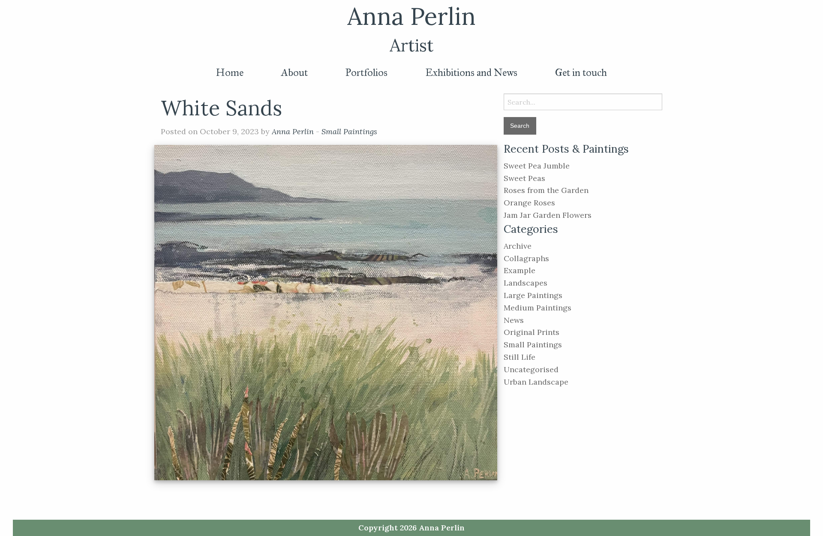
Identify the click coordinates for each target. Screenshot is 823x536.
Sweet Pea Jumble (537, 166)
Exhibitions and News (471, 72)
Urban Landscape (536, 382)
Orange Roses (529, 203)
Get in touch (581, 72)
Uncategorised (531, 369)
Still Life (519, 357)
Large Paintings (533, 295)
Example (519, 270)
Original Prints (531, 332)
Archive (518, 246)
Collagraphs (526, 258)
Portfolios (366, 72)
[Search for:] (583, 101)
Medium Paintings (537, 308)
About (294, 72)
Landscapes (525, 283)
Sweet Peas (524, 178)
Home (229, 72)
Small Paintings (349, 131)
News (514, 320)
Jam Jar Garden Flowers (548, 215)
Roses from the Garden (546, 190)
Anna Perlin (411, 16)
